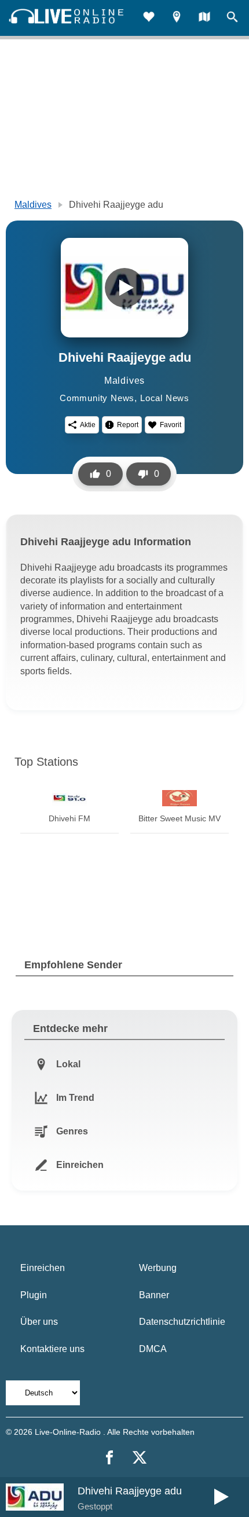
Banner (154, 1295)
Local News (164, 398)
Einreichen (42, 1268)
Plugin (33, 1295)
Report (127, 425)
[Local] (177, 18)
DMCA (153, 1349)
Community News (97, 398)
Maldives (33, 205)
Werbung (158, 1268)
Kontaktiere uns (52, 1349)
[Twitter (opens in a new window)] (139, 1457)
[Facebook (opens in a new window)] (109, 1457)
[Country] (204, 18)
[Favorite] (149, 18)
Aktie (88, 425)
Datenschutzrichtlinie (182, 1322)
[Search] (232, 18)
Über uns (39, 1322)
